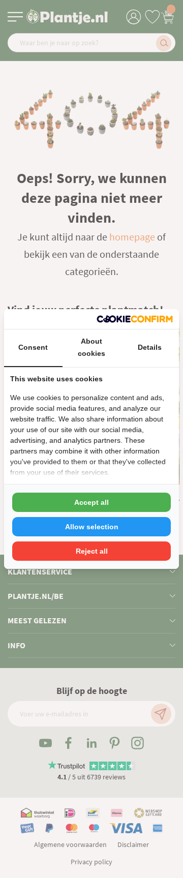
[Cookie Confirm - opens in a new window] (135, 319)
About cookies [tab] (91, 347)
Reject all (92, 551)
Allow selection (91, 527)
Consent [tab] (33, 347)
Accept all (91, 502)
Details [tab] (150, 347)
